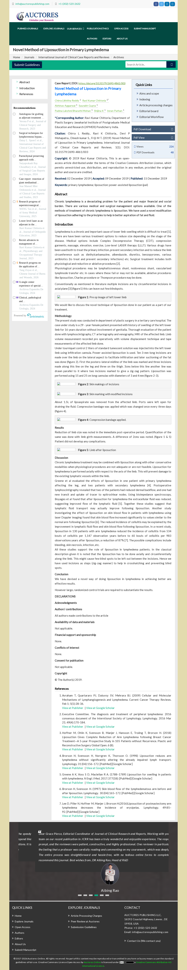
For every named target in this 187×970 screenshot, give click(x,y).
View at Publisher (72, 708)
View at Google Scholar (100, 708)
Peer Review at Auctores (85, 921)
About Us (20, 944)
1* (107, 99)
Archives (118, 57)
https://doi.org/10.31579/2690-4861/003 (102, 83)
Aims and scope (149, 93)
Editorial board (148, 111)
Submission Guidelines (84, 927)
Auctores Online (92, 962)
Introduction (27, 88)
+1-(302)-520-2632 (69, 3)
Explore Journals (24, 921)
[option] (93, 857)
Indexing (144, 99)
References (26, 94)
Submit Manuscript (145, 28)
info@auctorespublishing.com (32, 3)
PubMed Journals (28, 28)
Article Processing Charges (86, 915)
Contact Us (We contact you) (144, 940)
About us (122, 38)
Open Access (121, 28)
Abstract (24, 82)
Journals (29, 57)
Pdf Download (142, 129)
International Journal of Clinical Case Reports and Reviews (73, 57)
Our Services (74, 28)
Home (16, 57)
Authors (92, 38)
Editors (107, 38)
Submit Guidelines (27, 65)
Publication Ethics (98, 28)
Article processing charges (156, 105)
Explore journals (53, 28)
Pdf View (138, 137)
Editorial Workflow (151, 117)
